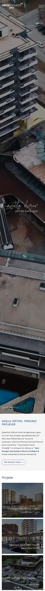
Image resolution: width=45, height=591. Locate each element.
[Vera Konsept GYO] (12, 6)
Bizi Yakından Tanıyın (12, 462)
